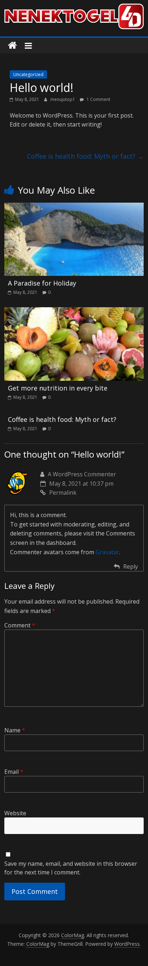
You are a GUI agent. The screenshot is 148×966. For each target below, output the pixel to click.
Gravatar (107, 552)
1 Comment (97, 99)
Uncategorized (28, 74)
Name (14, 730)
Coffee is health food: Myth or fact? (85, 156)
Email (13, 772)
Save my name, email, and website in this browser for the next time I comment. (70, 868)
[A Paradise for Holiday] (73, 207)
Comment (19, 625)
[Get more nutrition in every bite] (73, 312)
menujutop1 (63, 99)
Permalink (63, 493)
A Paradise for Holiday (42, 283)
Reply (130, 566)
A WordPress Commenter (82, 474)
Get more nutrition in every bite (57, 388)
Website (15, 813)
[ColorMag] (12, 45)
